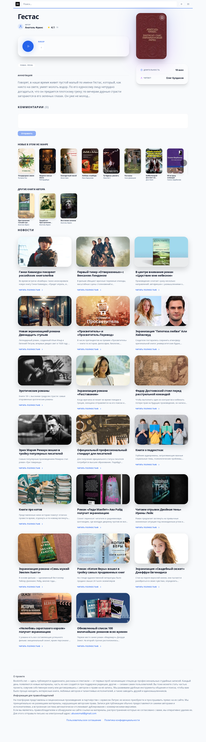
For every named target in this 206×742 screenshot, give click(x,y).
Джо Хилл (149, 180)
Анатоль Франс (23, 225)
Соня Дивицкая (130, 178)
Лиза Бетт (107, 178)
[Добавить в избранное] (162, 17)
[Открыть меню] (188, 4)
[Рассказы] (132, 161)
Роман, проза (26, 65)
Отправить (27, 133)
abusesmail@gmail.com (83, 713)
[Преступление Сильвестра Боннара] (26, 205)
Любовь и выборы (89, 176)
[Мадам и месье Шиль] (47, 161)
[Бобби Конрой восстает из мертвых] (154, 161)
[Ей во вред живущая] (175, 161)
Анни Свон (65, 178)
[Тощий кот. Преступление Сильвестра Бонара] (47, 205)
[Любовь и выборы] (90, 161)
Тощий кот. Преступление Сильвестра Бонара (47, 221)
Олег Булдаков (175, 78)
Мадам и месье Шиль (45, 177)
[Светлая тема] (181, 4)
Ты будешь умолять (111, 176)
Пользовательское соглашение (83, 720)
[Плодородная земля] (26, 161)
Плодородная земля (26, 176)
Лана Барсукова (87, 178)
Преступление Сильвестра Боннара (24, 221)
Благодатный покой (69, 176)
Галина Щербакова (174, 180)
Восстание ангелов (68, 221)
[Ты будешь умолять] (111, 161)
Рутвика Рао (22, 178)
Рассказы (128, 176)
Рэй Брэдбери (44, 180)
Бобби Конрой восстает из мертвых (151, 177)
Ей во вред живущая (171, 177)
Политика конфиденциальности (122, 720)
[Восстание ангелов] (68, 205)
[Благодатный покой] (68, 161)
